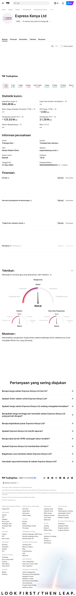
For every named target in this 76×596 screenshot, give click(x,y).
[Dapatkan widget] (56, 46)
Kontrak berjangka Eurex (30, 536)
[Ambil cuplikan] (52, 46)
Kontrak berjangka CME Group (32, 534)
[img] (47, 21)
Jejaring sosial (48, 509)
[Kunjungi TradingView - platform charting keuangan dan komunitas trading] (10, 76)
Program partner (63, 528)
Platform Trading (63, 517)
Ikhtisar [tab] (5, 39)
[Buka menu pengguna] (63, 3)
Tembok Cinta (48, 511)
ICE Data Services (27, 487)
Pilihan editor (48, 530)
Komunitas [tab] (23, 39)
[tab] (60, 177)
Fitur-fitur (25, 509)
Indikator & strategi (50, 536)
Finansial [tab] (13, 39)
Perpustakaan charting (65, 511)
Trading (46, 526)
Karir (23, 553)
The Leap (25, 528)
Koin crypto (5, 521)
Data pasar (25, 513)
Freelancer (47, 540)
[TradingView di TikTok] (68, 478)
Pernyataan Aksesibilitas (30, 581)
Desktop (4, 574)
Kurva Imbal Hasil (7, 559)
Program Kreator (49, 515)
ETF (3, 517)
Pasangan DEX (6, 526)
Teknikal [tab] (33, 39)
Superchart (5, 509)
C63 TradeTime (27, 566)
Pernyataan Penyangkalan (30, 574)
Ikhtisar (24, 521)
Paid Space (47, 543)
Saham (4, 515)
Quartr (33, 497)
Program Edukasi (63, 530)
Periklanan (61, 523)
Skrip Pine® (5, 566)
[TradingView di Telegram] (64, 478)
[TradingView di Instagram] (56, 478)
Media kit (25, 555)
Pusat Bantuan (27, 551)
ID (58, 3)
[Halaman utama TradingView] (8, 3)
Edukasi (46, 528)
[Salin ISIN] (59, 165)
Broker (24, 523)
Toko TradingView (28, 561)
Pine (3, 528)
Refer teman (48, 513)
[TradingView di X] (44, 478)
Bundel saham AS (28, 538)
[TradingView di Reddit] (72, 478)
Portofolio (5, 557)
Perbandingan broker (29, 526)
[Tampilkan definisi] (16, 101)
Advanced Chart (63, 515)
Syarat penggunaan (28, 572)
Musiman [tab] (41, 39)
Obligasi (4, 519)
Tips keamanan (27, 583)
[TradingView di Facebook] (48, 478)
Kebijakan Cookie (27, 578)
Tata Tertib (47, 517)
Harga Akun (26, 511)
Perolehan (5, 547)
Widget (60, 509)
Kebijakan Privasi (27, 576)
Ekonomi (4, 544)
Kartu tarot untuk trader (30, 564)
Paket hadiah (26, 515)
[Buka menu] (3, 3)
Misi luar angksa (27, 547)
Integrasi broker (63, 526)
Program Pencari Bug (29, 585)
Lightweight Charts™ (64, 513)
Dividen (4, 549)
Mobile (4, 572)
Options (4, 561)
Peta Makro (5, 564)
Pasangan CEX (6, 523)
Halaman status (27, 587)
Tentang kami (26, 544)
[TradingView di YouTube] (52, 478)
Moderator (47, 519)
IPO (3, 551)
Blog (23, 549)
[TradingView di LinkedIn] (60, 478)
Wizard (46, 538)
